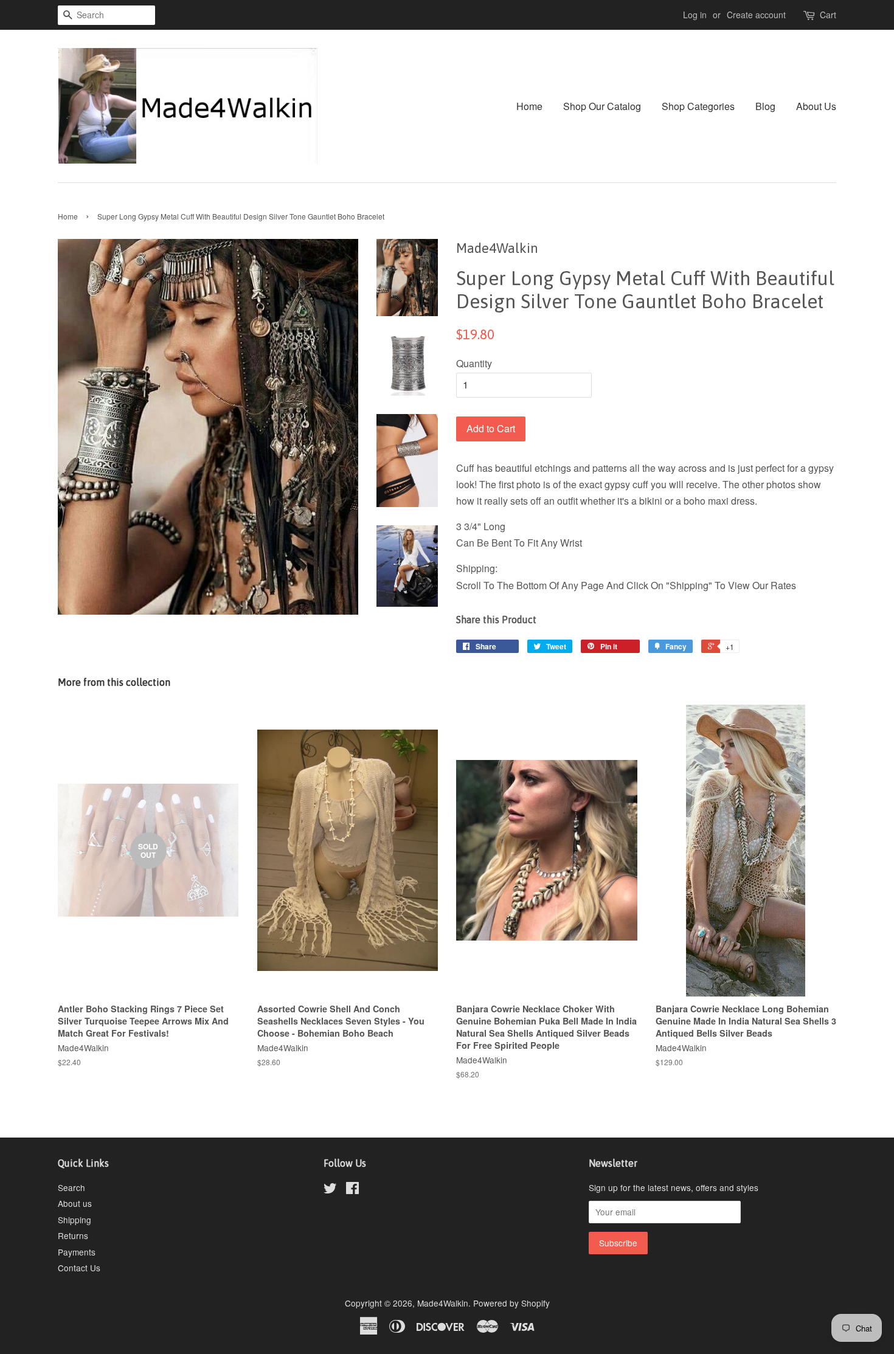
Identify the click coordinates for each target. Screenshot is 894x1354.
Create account (756, 15)
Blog (765, 106)
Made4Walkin (442, 1303)
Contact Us (79, 1268)
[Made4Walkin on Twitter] (330, 1190)
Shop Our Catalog (602, 106)
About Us (816, 106)
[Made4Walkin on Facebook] (352, 1190)
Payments (76, 1252)
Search (71, 1187)
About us (75, 1203)
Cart (828, 15)
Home (529, 106)
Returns (73, 1235)
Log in (695, 15)
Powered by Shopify (511, 1303)
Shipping (74, 1220)
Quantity (474, 363)
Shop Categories (698, 106)
